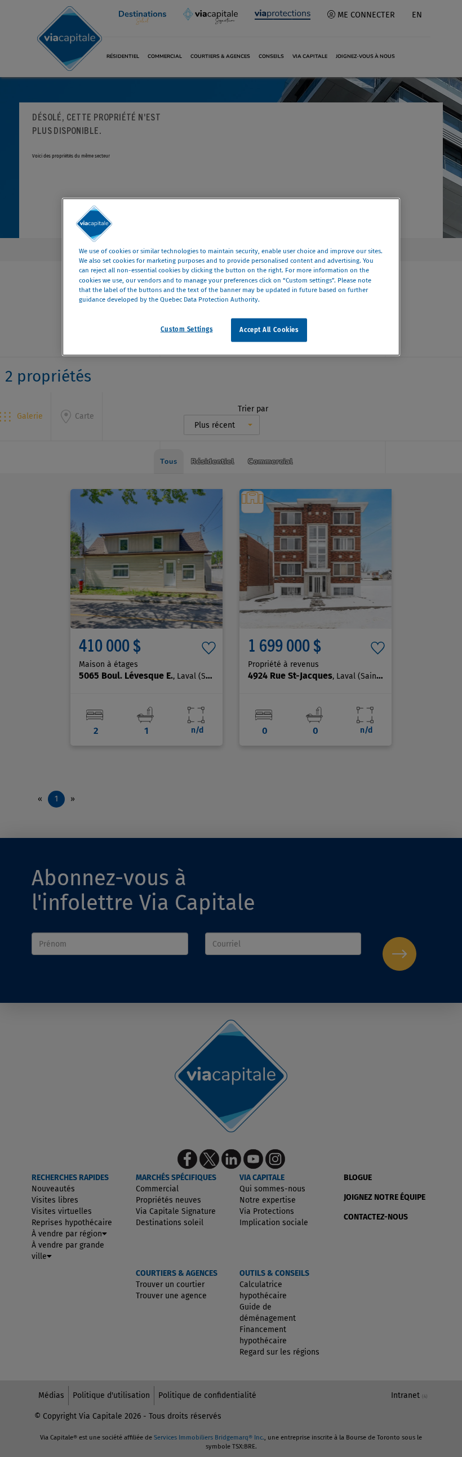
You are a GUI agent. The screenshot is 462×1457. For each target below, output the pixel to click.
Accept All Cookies (268, 329)
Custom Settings (187, 329)
